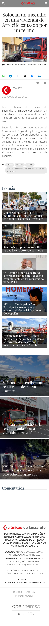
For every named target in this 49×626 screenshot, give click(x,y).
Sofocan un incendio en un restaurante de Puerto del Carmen (23, 386)
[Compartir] (3, 76)
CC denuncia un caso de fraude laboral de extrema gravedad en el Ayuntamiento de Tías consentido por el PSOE (23, 277)
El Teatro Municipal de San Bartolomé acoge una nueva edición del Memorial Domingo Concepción (22, 308)
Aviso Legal (30, 592)
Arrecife (10, 165)
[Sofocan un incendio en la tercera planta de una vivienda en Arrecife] (24, 417)
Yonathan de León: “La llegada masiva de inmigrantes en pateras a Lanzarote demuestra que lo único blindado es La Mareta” (23, 340)
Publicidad (17, 592)
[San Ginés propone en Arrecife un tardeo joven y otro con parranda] (24, 236)
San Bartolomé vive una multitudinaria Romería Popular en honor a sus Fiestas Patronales (23, 216)
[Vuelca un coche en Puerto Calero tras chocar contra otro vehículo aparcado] (24, 459)
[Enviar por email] (45, 82)
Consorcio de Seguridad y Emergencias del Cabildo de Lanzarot (25, 170)
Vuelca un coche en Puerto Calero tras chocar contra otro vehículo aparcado (23, 470)
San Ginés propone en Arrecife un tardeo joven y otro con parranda (23, 248)
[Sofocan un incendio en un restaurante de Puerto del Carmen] (24, 375)
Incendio (30, 165)
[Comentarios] (38, 82)
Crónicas (17, 88)
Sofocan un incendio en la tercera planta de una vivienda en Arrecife (22, 428)
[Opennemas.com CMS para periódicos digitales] (26, 610)
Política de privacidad (24, 596)
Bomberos (19, 165)
